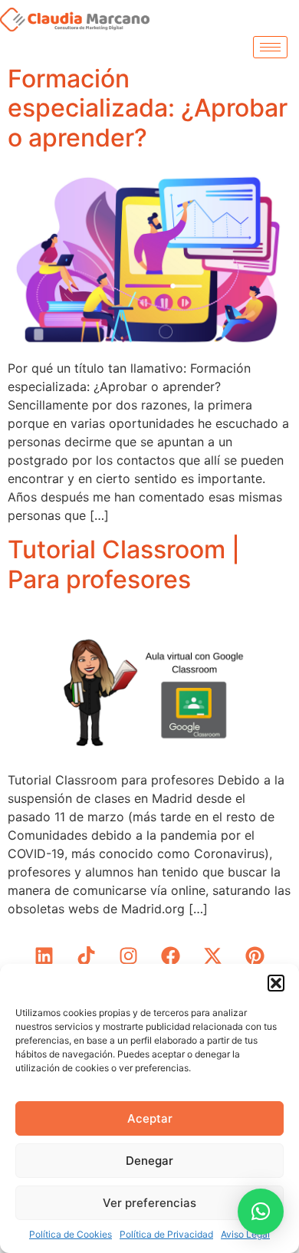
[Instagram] (129, 956)
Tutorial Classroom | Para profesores (124, 564)
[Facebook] (171, 956)
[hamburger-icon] (270, 47)
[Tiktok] (86, 956)
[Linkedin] (44, 956)
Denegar (149, 1160)
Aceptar (149, 1118)
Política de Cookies (70, 1234)
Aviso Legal (245, 1234)
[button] (276, 983)
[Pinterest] (255, 956)
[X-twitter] (213, 956)
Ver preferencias (149, 1202)
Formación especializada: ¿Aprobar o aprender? (148, 108)
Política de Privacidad (166, 1234)
